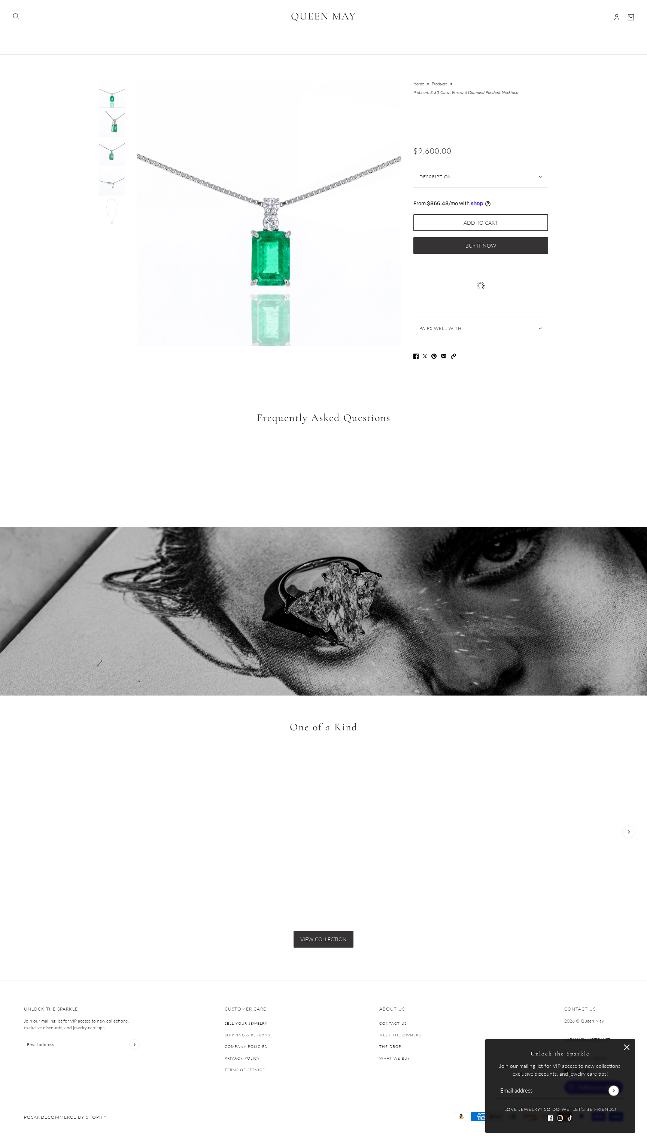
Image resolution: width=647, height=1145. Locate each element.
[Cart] (631, 17)
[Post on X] (425, 355)
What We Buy (394, 1058)
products (439, 84)
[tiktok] (569, 1117)
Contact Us (393, 1023)
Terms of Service (245, 1069)
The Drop (390, 1046)
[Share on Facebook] (416, 355)
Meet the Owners (400, 1035)
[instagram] (560, 1117)
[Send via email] (443, 355)
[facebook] (550, 1117)
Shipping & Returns (247, 1035)
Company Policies (246, 1046)
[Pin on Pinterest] (434, 355)
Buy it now (480, 245)
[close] (627, 1047)
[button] (453, 355)
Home (418, 84)
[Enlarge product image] (269, 214)
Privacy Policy (242, 1058)
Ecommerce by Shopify (76, 1117)
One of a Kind (324, 727)
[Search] (16, 16)
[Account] (617, 17)
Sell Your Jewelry (246, 1023)
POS (29, 1117)
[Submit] (613, 1090)
